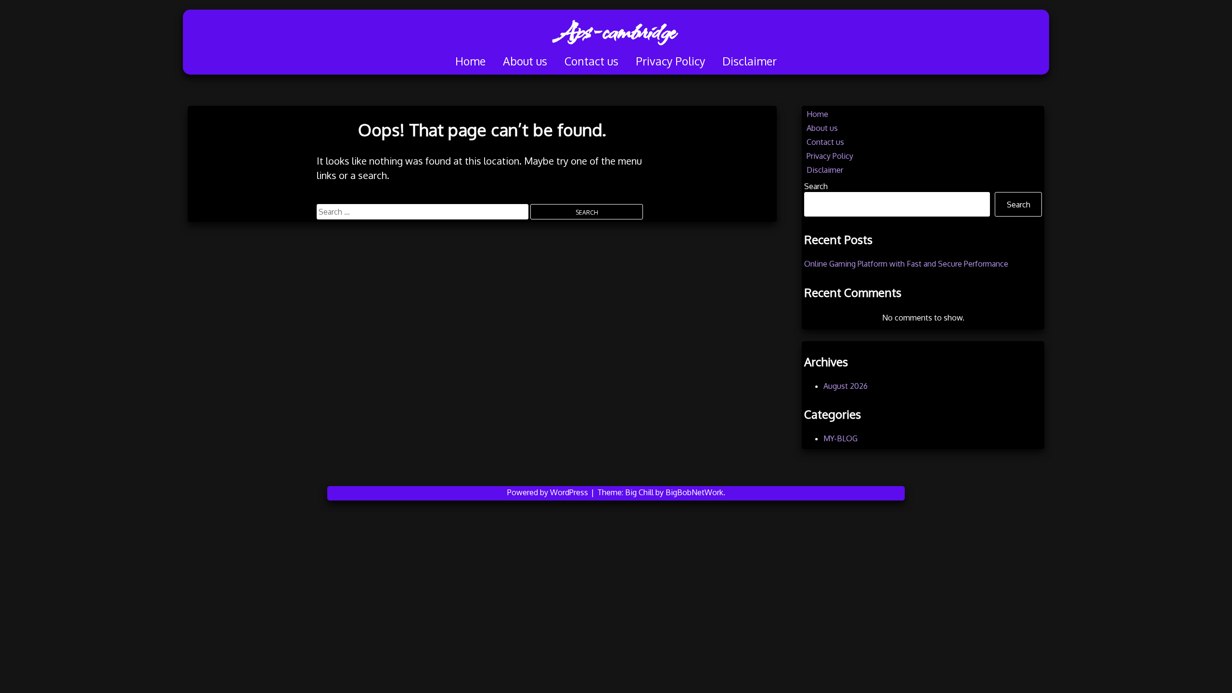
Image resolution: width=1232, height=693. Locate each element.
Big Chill (639, 492)
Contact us (591, 61)
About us (525, 61)
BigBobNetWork (694, 492)
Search (816, 186)
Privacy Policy (670, 61)
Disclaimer (749, 61)
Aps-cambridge (616, 31)
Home (470, 61)
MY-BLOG (840, 438)
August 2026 (845, 386)
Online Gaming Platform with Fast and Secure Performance (906, 264)
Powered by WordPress (548, 492)
